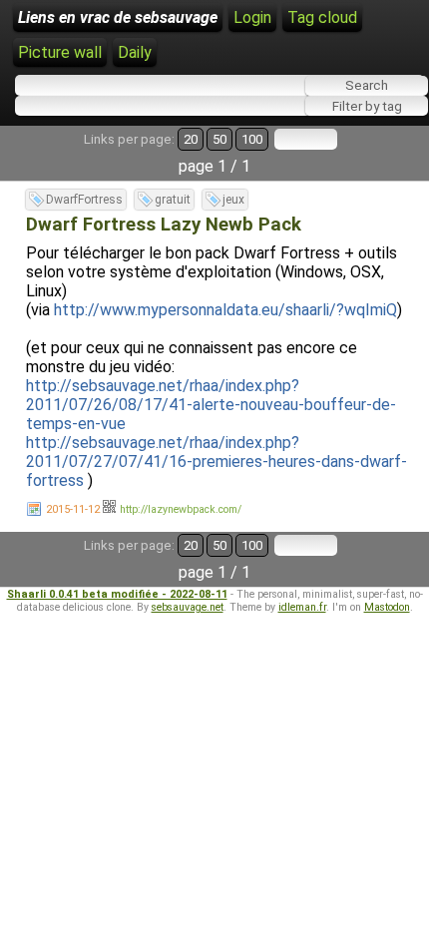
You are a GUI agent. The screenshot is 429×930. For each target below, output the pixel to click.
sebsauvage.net (187, 607)
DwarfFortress (84, 200)
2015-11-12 (73, 509)
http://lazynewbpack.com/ (180, 509)
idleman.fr (302, 607)
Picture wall (60, 52)
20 (191, 139)
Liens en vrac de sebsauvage (117, 17)
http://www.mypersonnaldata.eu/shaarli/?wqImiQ (225, 309)
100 (251, 139)
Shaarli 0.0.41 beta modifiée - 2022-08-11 (117, 594)
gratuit (173, 200)
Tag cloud (322, 17)
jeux (233, 200)
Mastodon (387, 607)
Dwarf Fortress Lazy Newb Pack (163, 224)
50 (219, 139)
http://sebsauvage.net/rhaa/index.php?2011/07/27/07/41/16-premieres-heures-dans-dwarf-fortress (216, 461)
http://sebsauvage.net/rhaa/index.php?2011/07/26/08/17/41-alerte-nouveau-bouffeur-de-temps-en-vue (211, 404)
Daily (135, 52)
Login (252, 17)
